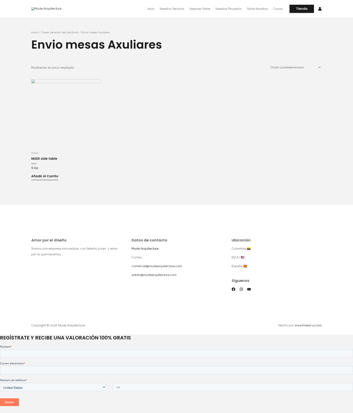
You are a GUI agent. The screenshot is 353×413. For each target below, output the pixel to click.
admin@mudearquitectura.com (154, 275)
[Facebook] (233, 289)
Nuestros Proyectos (229, 8)
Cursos (278, 8)
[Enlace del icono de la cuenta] (320, 9)
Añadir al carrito (44, 176)
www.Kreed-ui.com (308, 325)
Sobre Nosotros (257, 8)
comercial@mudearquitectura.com (157, 266)
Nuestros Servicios (172, 8)
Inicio (150, 8)
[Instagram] (241, 289)
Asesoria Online (200, 8)
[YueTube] (249, 289)
